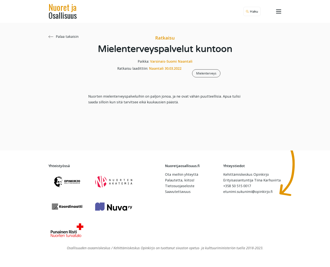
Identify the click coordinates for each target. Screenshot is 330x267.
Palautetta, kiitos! (179, 180)
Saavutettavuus (178, 191)
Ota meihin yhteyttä (181, 174)
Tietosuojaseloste (179, 186)
